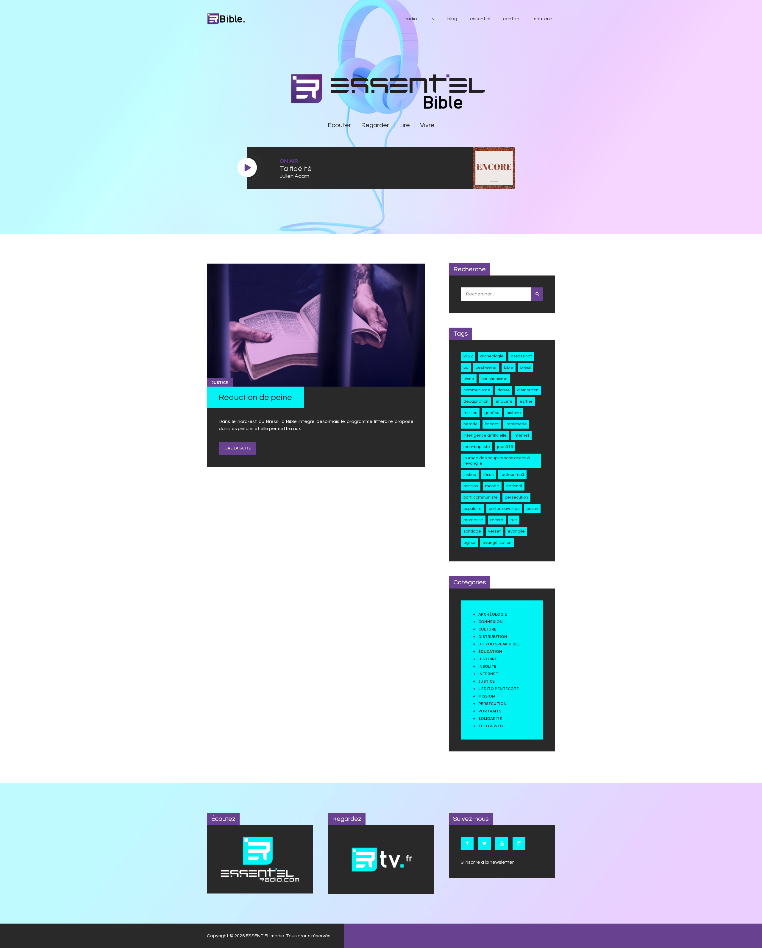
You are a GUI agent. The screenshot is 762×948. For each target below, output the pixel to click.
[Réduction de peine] (316, 325)
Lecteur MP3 (512, 474)
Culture (487, 629)
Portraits (489, 711)
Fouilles (470, 412)
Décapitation (475, 401)
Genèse (491, 412)
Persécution (516, 497)
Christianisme (494, 378)
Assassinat (521, 356)
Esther (526, 401)
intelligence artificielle (485, 435)
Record (496, 520)
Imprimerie (516, 424)
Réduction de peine (255, 397)
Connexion (490, 621)
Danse (503, 390)
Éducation (490, 651)
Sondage (472, 531)
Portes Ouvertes (504, 508)
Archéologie (492, 356)
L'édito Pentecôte (498, 689)
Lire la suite (237, 448)
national (514, 486)
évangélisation (497, 542)
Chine (468, 378)
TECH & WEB (490, 726)
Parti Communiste (480, 497)
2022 (468, 356)
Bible (508, 367)
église (469, 542)
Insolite (487, 666)
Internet (521, 435)
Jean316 (505, 446)
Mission (470, 486)
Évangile (516, 531)
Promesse (473, 520)
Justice (220, 382)
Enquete (504, 401)
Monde (492, 486)
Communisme (476, 390)
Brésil (525, 367)
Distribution (492, 636)
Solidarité (490, 718)
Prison (532, 508)
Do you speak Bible (499, 644)
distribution (527, 390)
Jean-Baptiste (476, 446)
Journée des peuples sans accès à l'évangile (496, 461)
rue (513, 520)
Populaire (472, 508)
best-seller (486, 367)
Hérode (470, 424)
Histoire (514, 412)
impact (492, 424)
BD (466, 367)
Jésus (488, 474)
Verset (494, 531)
